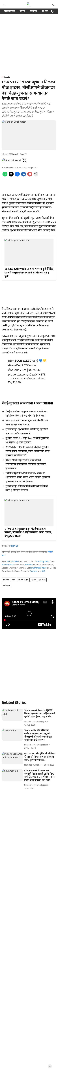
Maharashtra (8, 564)
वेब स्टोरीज (46, 11)
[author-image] (4, 160)
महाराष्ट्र (22, 11)
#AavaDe (14, 365)
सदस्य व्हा (14, 546)
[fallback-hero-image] (12, 715)
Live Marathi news (38, 568)
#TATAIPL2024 (17, 370)
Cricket (6, 579)
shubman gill (23, 579)
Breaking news (42, 561)
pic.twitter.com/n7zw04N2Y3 (26, 374)
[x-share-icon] (11, 176)
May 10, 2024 (14, 382)
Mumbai (28, 564)
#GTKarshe (29, 365)
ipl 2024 (42, 579)
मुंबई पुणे (33, 11)
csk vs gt (6, 585)
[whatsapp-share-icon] (4, 176)
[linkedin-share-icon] (23, 176)
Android (33, 571)
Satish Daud (14, 161)
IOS (43, 571)
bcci (13, 579)
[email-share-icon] (29, 176)
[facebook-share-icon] (17, 176)
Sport (34, 579)
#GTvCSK (34, 370)
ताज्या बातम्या (9, 11)
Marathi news (13, 561)
